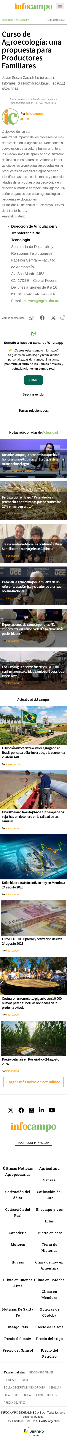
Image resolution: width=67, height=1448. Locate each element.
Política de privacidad (33, 1143)
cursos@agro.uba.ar (41, 301)
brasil (24, 1380)
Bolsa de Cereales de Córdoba (24, 1387)
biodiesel (10, 1380)
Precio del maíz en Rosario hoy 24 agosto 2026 (30, 1061)
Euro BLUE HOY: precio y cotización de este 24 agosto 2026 (32, 941)
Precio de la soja (49, 1326)
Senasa (49, 1180)
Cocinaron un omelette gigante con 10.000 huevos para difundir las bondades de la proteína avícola (31, 1003)
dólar (28, 1395)
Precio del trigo (49, 1338)
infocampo (12, 513)
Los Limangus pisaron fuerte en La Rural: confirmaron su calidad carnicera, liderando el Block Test (33, 671)
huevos (52, 1395)
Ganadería (18, 1232)
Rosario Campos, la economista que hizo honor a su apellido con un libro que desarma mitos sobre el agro (33, 459)
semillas (55, 1387)
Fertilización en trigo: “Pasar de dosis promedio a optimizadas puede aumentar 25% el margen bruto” (31, 502)
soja (7, 1395)
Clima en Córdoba (49, 1279)
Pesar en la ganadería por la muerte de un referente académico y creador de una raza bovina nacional (31, 586)
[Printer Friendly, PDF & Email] (62, 318)
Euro (16, 1395)
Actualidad (21, 19)
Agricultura (49, 1168)
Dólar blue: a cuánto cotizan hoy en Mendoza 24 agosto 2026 (33, 884)
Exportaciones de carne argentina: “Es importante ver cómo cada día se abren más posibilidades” (32, 629)
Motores (18, 1244)
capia (39, 1395)
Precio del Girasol (17, 1350)
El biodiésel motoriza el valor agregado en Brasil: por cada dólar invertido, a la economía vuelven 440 (33, 752)
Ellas (49, 1221)
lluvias (18, 1262)
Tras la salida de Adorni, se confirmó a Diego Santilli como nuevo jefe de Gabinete (32, 546)
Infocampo (7, 19)
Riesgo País (18, 1326)
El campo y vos (49, 1209)
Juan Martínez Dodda (19, 470)
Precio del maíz (17, 1338)
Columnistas (13, 764)
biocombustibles (41, 1372)
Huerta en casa (49, 1232)
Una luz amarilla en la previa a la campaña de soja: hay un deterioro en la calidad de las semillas (33, 816)
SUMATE (33, 380)
